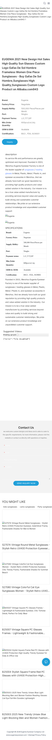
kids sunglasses (10, 507)
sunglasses (29, 169)
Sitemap (30, 735)
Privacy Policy (40, 735)
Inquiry (10, 142)
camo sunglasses (27, 507)
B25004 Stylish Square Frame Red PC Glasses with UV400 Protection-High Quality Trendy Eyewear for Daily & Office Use (25, 673)
